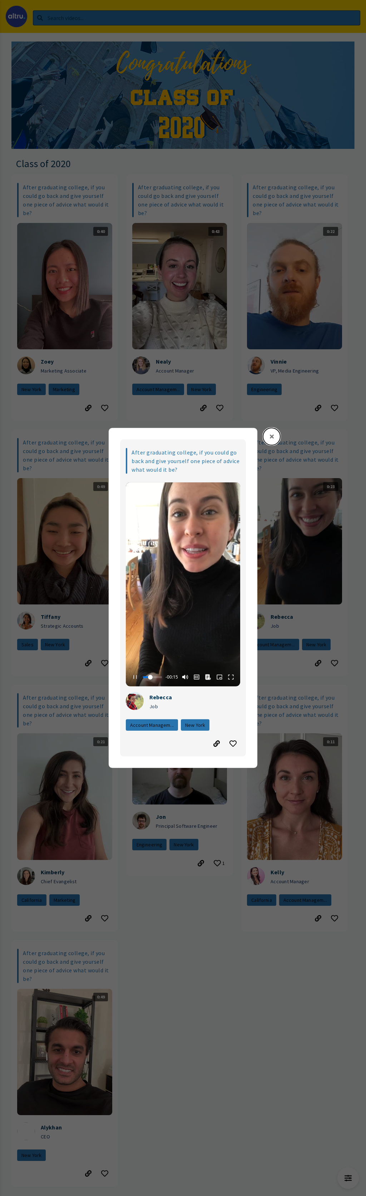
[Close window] (271, 436)
